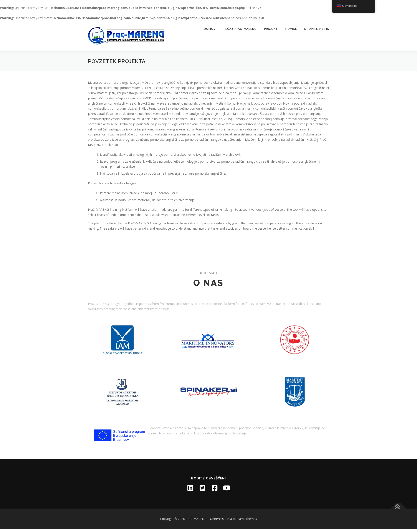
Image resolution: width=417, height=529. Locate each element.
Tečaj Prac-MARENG (240, 28)
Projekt (271, 28)
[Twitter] (202, 488)
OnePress (217, 519)
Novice (291, 28)
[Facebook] (214, 488)
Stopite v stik (316, 28)
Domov (210, 28)
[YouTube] (226, 488)
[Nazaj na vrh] (398, 508)
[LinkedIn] (190, 488)
